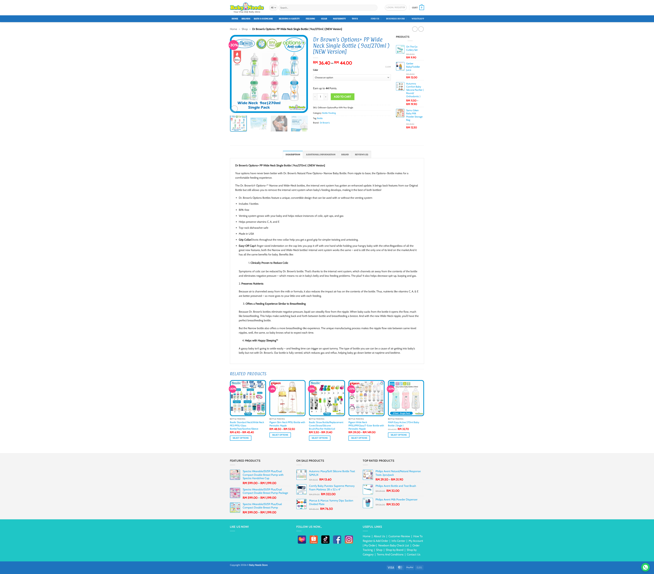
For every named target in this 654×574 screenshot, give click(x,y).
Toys (355, 18)
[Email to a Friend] (323, 129)
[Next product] (414, 29)
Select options (241, 438)
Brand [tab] (345, 154)
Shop (245, 29)
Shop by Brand (394, 550)
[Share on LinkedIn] (331, 129)
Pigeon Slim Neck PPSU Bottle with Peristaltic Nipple (287, 424)
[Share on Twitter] (319, 129)
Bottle (320, 118)
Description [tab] (293, 154)
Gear (324, 18)
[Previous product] (421, 29)
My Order (370, 545)
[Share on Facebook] (315, 129)
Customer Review (399, 536)
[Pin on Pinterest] (327, 129)
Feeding (310, 18)
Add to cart (342, 96)
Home (235, 18)
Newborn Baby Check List (393, 545)
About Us (379, 536)
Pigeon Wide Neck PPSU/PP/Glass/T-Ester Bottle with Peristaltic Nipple (366, 425)
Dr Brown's (325, 122)
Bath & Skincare (263, 18)
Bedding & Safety (289, 18)
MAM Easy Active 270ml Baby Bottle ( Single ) (403, 424)
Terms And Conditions (390, 554)
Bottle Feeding (329, 113)
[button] (418, 7)
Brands (246, 18)
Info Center (398, 540)
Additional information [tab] (320, 154)
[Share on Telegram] (340, 129)
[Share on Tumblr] (335, 129)
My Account (416, 540)
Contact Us (413, 554)
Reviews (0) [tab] (361, 154)
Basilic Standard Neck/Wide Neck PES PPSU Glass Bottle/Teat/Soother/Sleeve (247, 425)
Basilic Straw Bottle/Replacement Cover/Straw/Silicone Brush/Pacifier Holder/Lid (326, 425)
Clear (388, 67)
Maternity (339, 18)
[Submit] (374, 8)
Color (315, 70)
